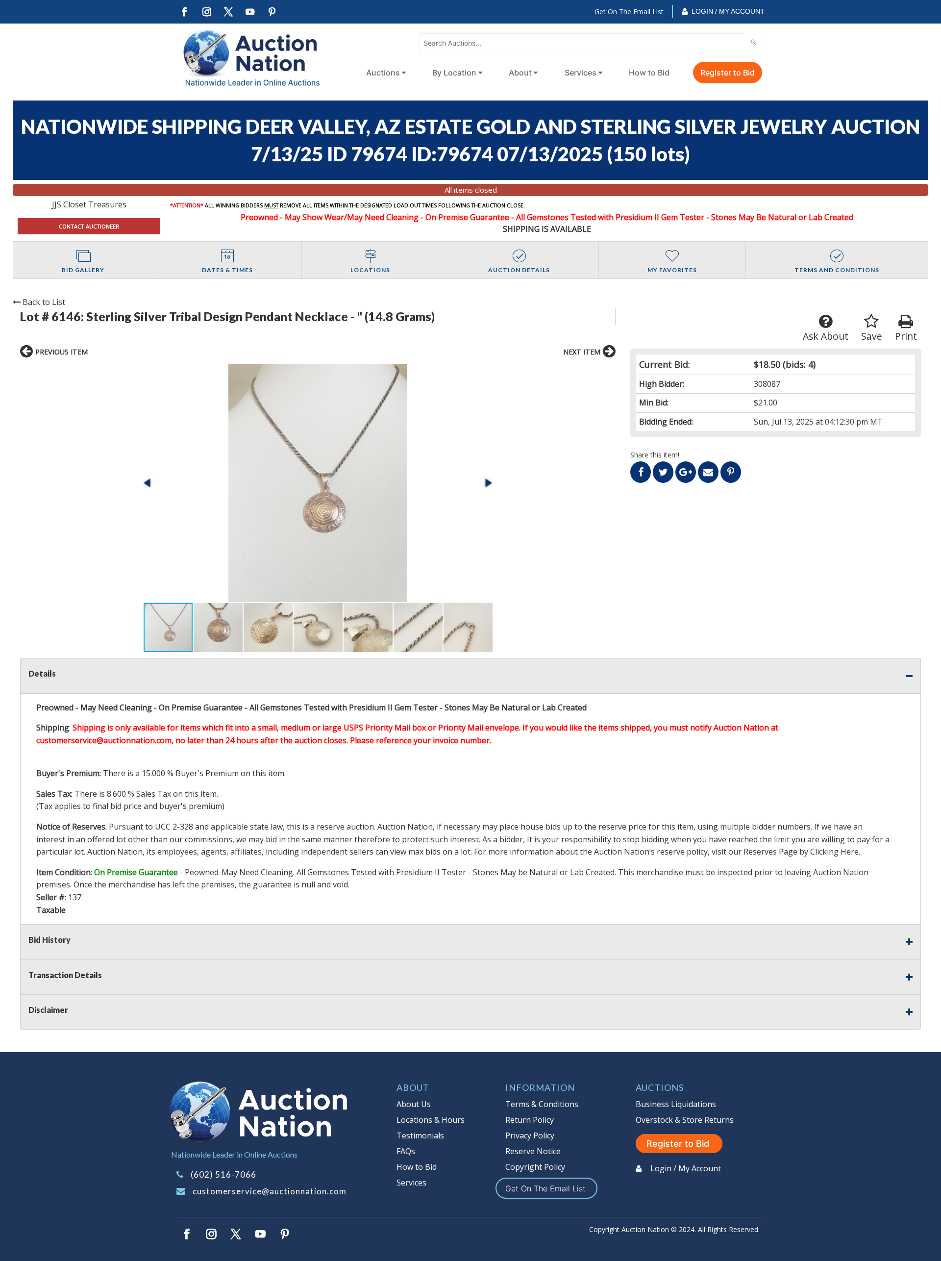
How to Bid (649, 72)
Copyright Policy (535, 1166)
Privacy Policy (529, 1135)
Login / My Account (728, 11)
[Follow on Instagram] (206, 12)
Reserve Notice (533, 1151)
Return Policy (529, 1119)
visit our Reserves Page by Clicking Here (785, 851)
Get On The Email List (629, 11)
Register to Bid (727, 72)
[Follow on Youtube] (250, 12)
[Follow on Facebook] (184, 12)
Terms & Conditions (541, 1104)
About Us (413, 1104)
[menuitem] (384, 72)
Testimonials (420, 1135)
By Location (454, 72)
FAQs (405, 1151)
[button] (317, 483)
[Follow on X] (228, 12)
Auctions (383, 72)
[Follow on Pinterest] (272, 12)
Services (580, 72)
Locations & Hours (430, 1119)
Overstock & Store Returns (685, 1119)
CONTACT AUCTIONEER (89, 226)
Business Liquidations (676, 1104)
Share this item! (654, 454)
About (520, 72)
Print (906, 336)
